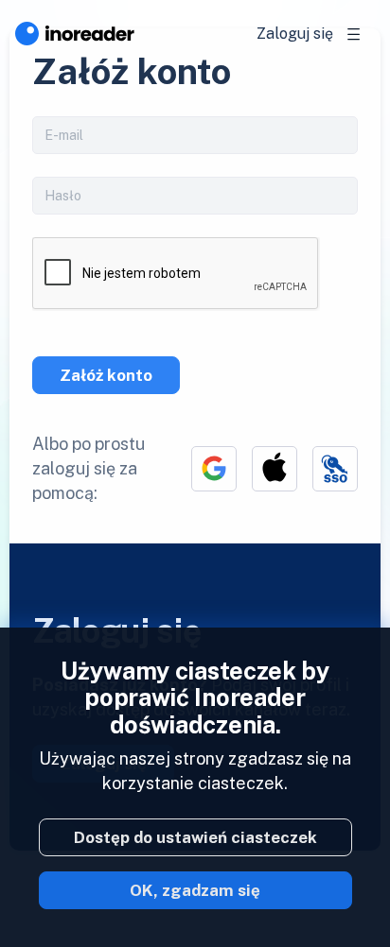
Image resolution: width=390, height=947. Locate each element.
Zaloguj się (295, 34)
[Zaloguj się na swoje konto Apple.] (274, 468)
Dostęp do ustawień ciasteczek (195, 837)
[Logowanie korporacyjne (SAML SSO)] (335, 468)
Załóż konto (106, 375)
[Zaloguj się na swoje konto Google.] (214, 468)
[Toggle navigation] (354, 34)
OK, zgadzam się (195, 890)
